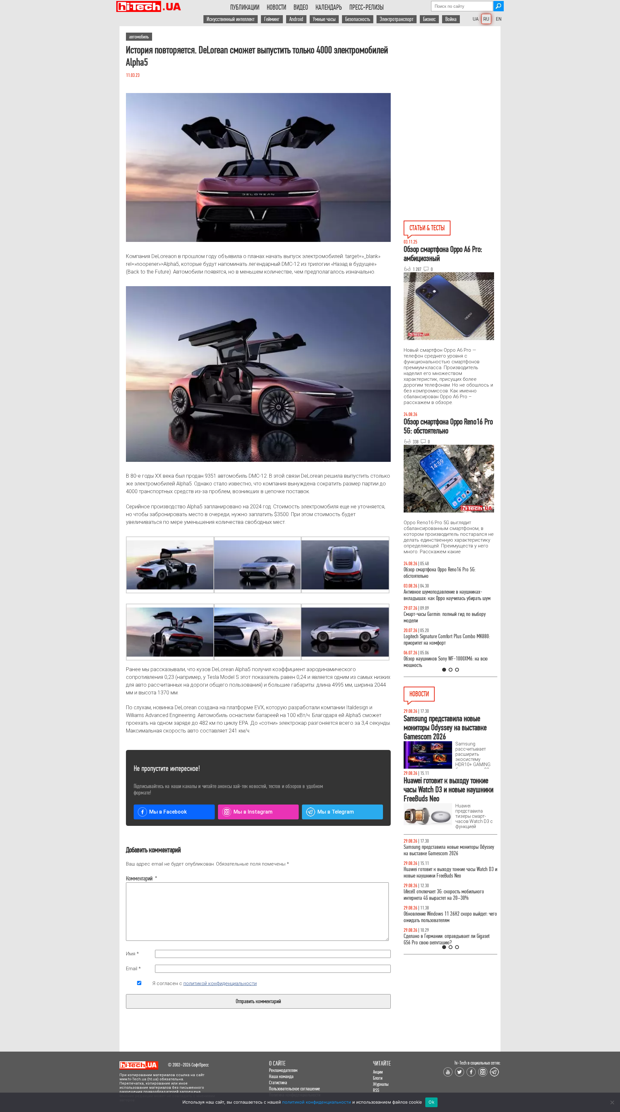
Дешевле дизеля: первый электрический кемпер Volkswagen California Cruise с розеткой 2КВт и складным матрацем (449, 876)
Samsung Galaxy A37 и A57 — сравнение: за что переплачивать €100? (449, 662)
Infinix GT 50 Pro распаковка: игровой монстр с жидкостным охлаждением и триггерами (448, 639)
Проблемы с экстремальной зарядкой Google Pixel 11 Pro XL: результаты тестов (446, 930)
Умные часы (324, 19)
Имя (132, 954)
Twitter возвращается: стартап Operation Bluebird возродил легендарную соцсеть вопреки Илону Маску (449, 904)
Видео (301, 7)
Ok (431, 1102)
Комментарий (139, 878)
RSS (376, 1090)
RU (486, 19)
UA (476, 19)
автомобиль (139, 37)
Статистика (278, 1082)
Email (133, 969)
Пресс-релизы (366, 7)
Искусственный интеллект (230, 19)
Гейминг (272, 19)
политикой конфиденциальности (220, 983)
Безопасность (357, 19)
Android (296, 19)
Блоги (377, 1078)
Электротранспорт (396, 19)
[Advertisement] (452, 84)
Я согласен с (204, 983)
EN (498, 19)
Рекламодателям (283, 1070)
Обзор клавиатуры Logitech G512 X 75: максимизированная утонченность (439, 617)
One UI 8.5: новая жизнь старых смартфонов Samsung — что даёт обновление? (445, 595)
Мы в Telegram (335, 812)
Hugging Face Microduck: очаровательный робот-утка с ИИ (449, 850)
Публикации (244, 7)
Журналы (380, 1084)
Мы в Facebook (168, 812)
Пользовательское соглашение (294, 1089)
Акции (378, 1072)
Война (451, 19)
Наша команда (281, 1076)
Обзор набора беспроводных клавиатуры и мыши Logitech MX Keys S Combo (444, 572)
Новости (276, 7)
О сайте (277, 1063)
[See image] (169, 564)
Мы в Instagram (253, 812)
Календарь (328, 7)
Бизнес (429, 19)
